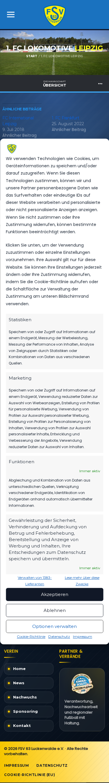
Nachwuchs (25, 697)
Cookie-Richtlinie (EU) (29, 775)
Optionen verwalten (54, 626)
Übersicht (54, 83)
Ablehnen (55, 610)
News (18, 682)
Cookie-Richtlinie (31, 637)
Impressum (82, 637)
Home (19, 668)
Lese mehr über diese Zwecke (82, 581)
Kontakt (22, 725)
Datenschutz (59, 637)
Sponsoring (25, 711)
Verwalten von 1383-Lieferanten (35, 581)
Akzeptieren (54, 594)
